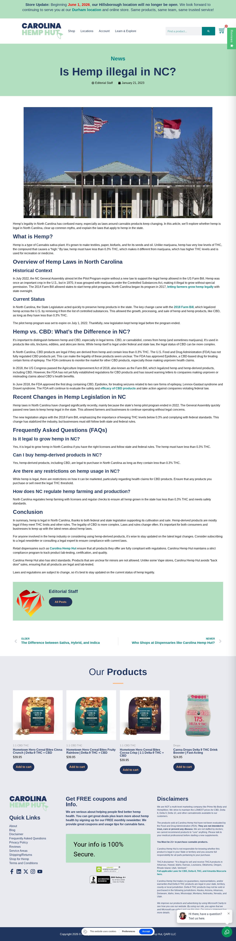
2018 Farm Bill (184, 307)
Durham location (86, 10)
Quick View (38, 735)
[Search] (208, 31)
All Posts (60, 601)
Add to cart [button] (23, 766)
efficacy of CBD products (118, 388)
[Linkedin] (18, 871)
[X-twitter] (25, 871)
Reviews (231, 36)
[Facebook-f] (11, 871)
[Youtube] (39, 871)
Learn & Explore (125, 31)
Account (104, 31)
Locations (87, 31)
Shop (71, 31)
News (118, 58)
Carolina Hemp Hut (63, 548)
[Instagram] (32, 871)
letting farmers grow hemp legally (190, 286)
